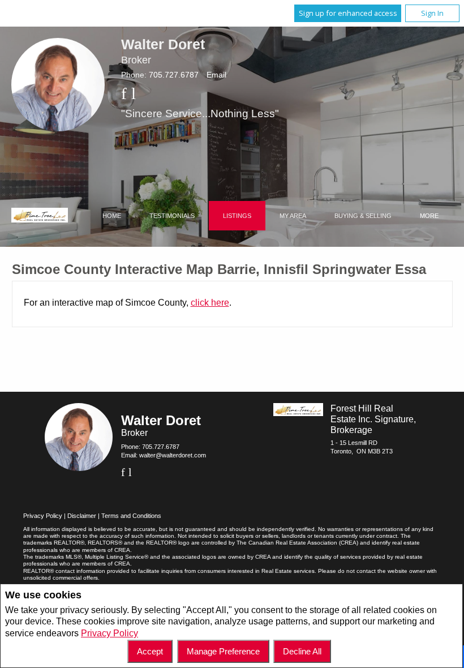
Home (111, 215)
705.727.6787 (174, 74)
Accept (150, 651)
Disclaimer (81, 515)
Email (216, 74)
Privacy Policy (109, 633)
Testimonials (172, 215)
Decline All (302, 651)
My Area (293, 215)
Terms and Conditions (131, 515)
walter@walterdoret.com (172, 455)
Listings (237, 215)
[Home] (39, 216)
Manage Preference (223, 651)
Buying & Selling (363, 215)
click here (210, 302)
